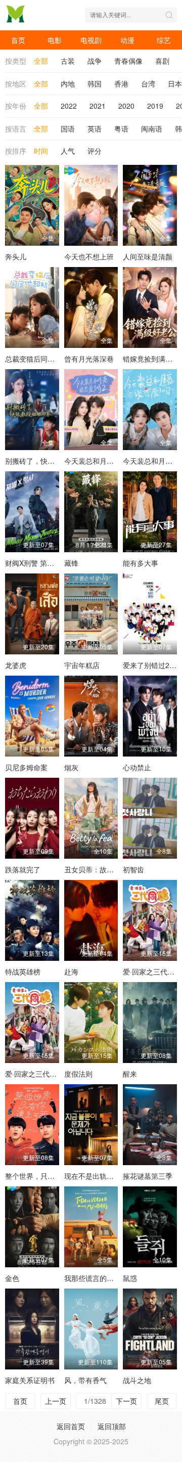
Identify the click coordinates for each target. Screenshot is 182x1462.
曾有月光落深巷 (89, 358)
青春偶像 (128, 61)
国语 (68, 128)
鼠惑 (130, 1278)
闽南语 (151, 128)
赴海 (71, 971)
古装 (68, 61)
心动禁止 (137, 767)
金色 (12, 1278)
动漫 (127, 40)
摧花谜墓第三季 (147, 1176)
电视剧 (91, 40)
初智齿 (133, 869)
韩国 (94, 83)
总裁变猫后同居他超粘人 (44, 358)
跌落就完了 (22, 869)
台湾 (148, 83)
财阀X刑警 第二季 (33, 563)
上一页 (55, 1401)
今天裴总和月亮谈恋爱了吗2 (108, 461)
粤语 (121, 128)
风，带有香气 (85, 1380)
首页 (18, 40)
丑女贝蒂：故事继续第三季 (106, 869)
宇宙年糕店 (82, 665)
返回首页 (71, 1426)
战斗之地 (137, 1380)
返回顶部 (112, 1426)
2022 (69, 106)
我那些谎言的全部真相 (99, 1278)
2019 (155, 106)
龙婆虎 (15, 665)
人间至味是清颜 (147, 256)
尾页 (162, 1401)
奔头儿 (15, 256)
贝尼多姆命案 (26, 767)
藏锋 (71, 563)
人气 (68, 151)
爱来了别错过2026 (152, 665)
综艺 (164, 40)
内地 (68, 83)
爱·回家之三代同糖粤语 (41, 1074)
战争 (94, 61)
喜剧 (162, 61)
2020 (126, 106)
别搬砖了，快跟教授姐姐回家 (51, 461)
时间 (41, 151)
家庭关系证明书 (30, 1380)
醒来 (130, 1074)
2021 (97, 106)
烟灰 (71, 767)
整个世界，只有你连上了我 (47, 1176)
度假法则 (78, 1074)
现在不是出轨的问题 (96, 1176)
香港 (121, 83)
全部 (41, 61)
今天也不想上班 (89, 256)
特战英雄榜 (22, 971)
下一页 (126, 1401)
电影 (55, 40)
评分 (94, 151)
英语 (94, 128)
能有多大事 (140, 563)
